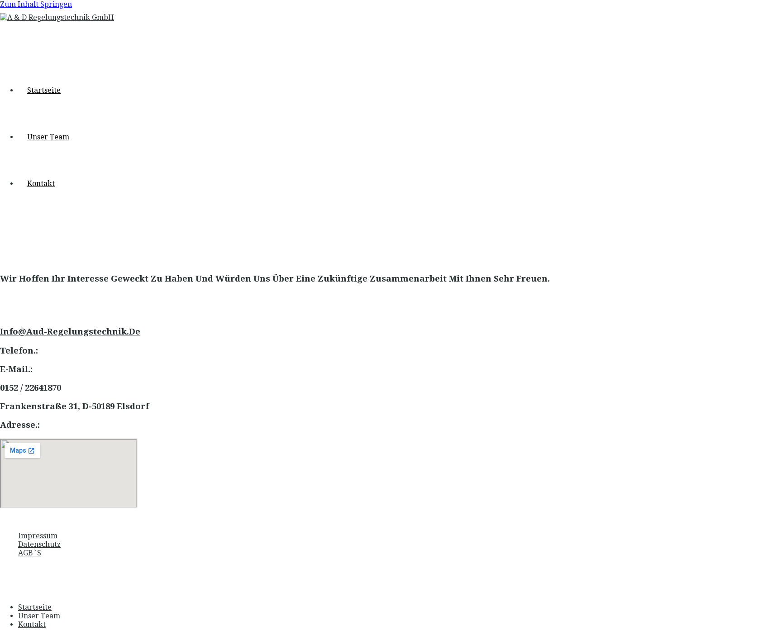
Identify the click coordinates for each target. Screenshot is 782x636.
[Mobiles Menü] (2, 237)
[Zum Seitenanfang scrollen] (2, 591)
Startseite (35, 607)
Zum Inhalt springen (36, 4)
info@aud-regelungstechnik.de (70, 331)
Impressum (37, 535)
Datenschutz (39, 544)
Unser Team (39, 616)
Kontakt (32, 624)
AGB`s (29, 553)
